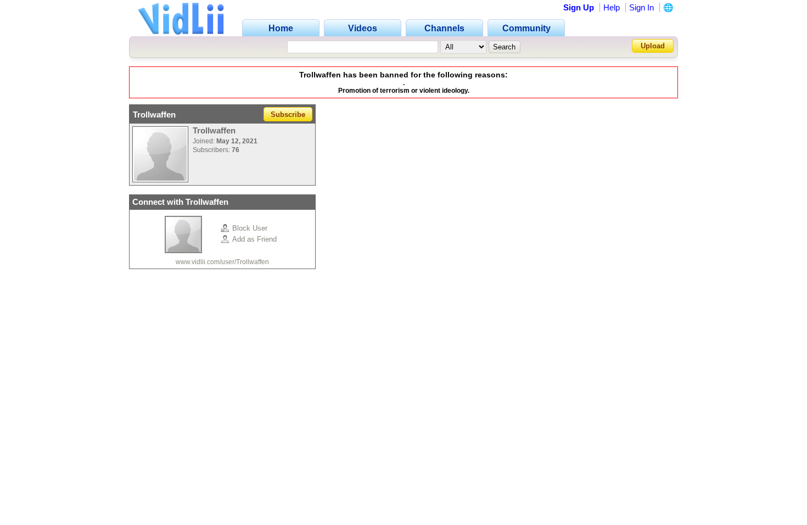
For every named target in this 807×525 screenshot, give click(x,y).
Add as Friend (254, 239)
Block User (249, 228)
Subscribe (288, 114)
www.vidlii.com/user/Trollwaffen (222, 262)
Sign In (641, 7)
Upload (653, 46)
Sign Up (578, 7)
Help (611, 7)
